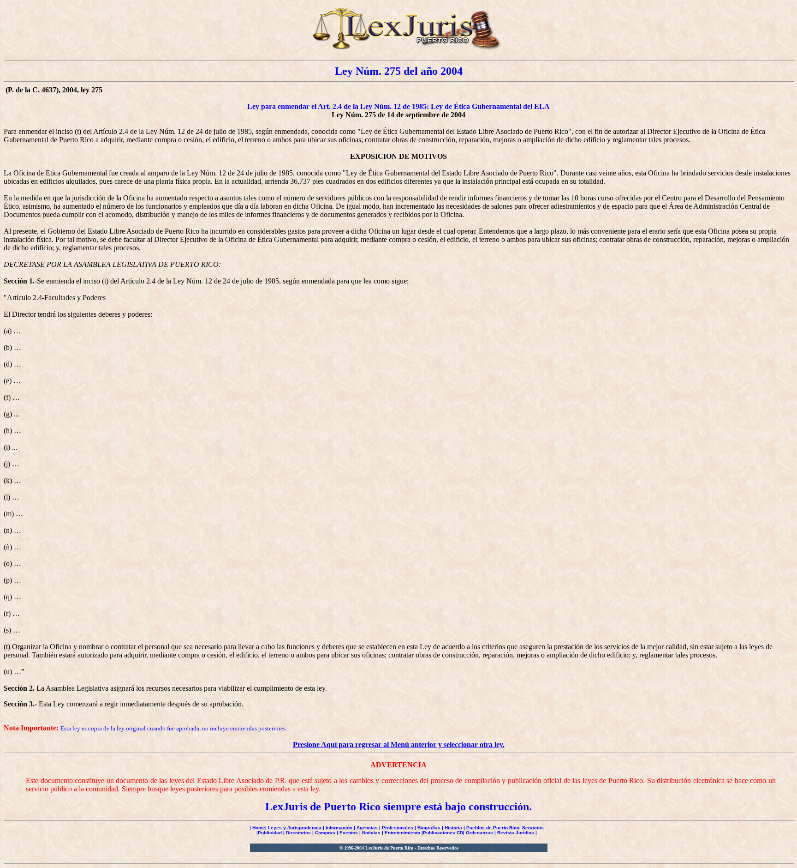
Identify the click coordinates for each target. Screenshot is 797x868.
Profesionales (397, 827)
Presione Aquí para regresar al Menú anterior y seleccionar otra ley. (399, 744)
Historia (453, 827)
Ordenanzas (479, 832)
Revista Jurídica (515, 832)
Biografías (428, 827)
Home (258, 827)
